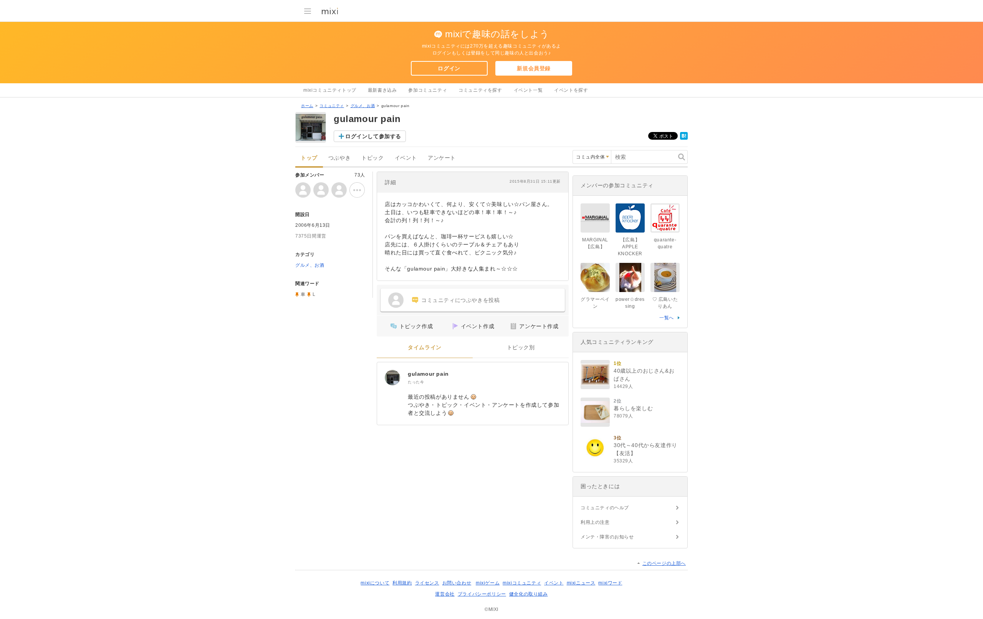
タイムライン (425, 347)
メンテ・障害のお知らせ (607, 537)
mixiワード (610, 583)
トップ (309, 158)
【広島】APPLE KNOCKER (630, 246)
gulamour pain (428, 374)
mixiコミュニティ (522, 583)
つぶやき (339, 158)
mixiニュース (581, 583)
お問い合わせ (457, 583)
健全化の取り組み (528, 594)
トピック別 (521, 347)
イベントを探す (571, 90)
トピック (372, 158)
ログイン (449, 68)
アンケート (442, 158)
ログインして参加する (373, 136)
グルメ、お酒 (363, 106)
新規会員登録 (534, 68)
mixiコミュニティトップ (329, 90)
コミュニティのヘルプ (605, 507)
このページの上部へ (664, 563)
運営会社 (444, 594)
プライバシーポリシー (482, 594)
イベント (406, 158)
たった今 (416, 382)
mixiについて (375, 583)
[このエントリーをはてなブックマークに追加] (684, 138)
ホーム (307, 106)
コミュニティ (331, 106)
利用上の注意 (595, 522)
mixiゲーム (488, 583)
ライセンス (427, 583)
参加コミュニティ (427, 90)
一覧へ (666, 317)
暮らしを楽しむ (633, 408)
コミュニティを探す (480, 90)
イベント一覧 (528, 90)
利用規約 (402, 583)
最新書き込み (382, 90)
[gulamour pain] (392, 377)
